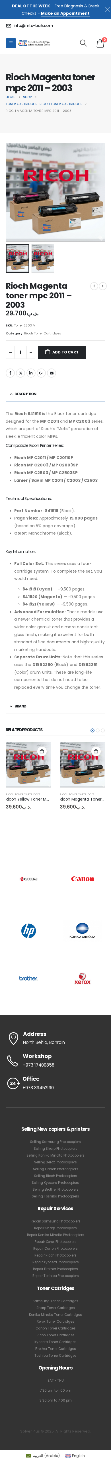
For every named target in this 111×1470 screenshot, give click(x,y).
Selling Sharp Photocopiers (55, 1148)
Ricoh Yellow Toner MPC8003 (33, 799)
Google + (41, 373)
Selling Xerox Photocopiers (55, 1162)
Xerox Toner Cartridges (55, 1321)
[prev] (94, 286)
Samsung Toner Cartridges (55, 1301)
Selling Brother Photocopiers (56, 1189)
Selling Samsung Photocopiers (55, 1142)
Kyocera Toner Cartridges (55, 1342)
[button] (83, 43)
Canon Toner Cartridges (56, 1328)
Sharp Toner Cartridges (55, 1308)
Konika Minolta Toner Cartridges (55, 1314)
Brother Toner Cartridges (55, 1349)
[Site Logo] (34, 43)
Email (51, 373)
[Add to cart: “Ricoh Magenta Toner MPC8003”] (96, 751)
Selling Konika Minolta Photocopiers (55, 1155)
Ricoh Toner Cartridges (42, 333)
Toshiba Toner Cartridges (55, 1355)
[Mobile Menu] (11, 43)
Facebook (10, 373)
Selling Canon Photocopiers (55, 1169)
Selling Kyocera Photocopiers (55, 1182)
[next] (103, 286)
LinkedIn (31, 373)
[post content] (28, 765)
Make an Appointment (65, 13)
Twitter (20, 373)
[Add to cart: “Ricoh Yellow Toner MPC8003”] (42, 751)
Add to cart (65, 352)
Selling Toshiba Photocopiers (55, 1196)
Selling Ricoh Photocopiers (55, 1176)
